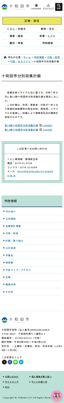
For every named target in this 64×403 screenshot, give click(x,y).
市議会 (9, 255)
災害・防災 (31, 21)
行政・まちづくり (20, 61)
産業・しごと (47, 36)
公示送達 (11, 247)
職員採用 (11, 284)
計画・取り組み (14, 240)
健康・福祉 (16, 36)
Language (36, 8)
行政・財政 (53, 57)
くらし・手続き (16, 29)
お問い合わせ (12, 376)
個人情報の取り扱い (42, 376)
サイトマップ (48, 8)
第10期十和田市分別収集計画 (29, 125)
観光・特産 (16, 43)
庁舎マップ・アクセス (18, 269)
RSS (7, 387)
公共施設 (11, 218)
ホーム (27, 57)
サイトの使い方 (39, 381)
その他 (9, 291)
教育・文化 (47, 29)
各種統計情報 (13, 226)
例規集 (9, 262)
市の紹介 (11, 211)
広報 (8, 277)
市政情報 (47, 43)
